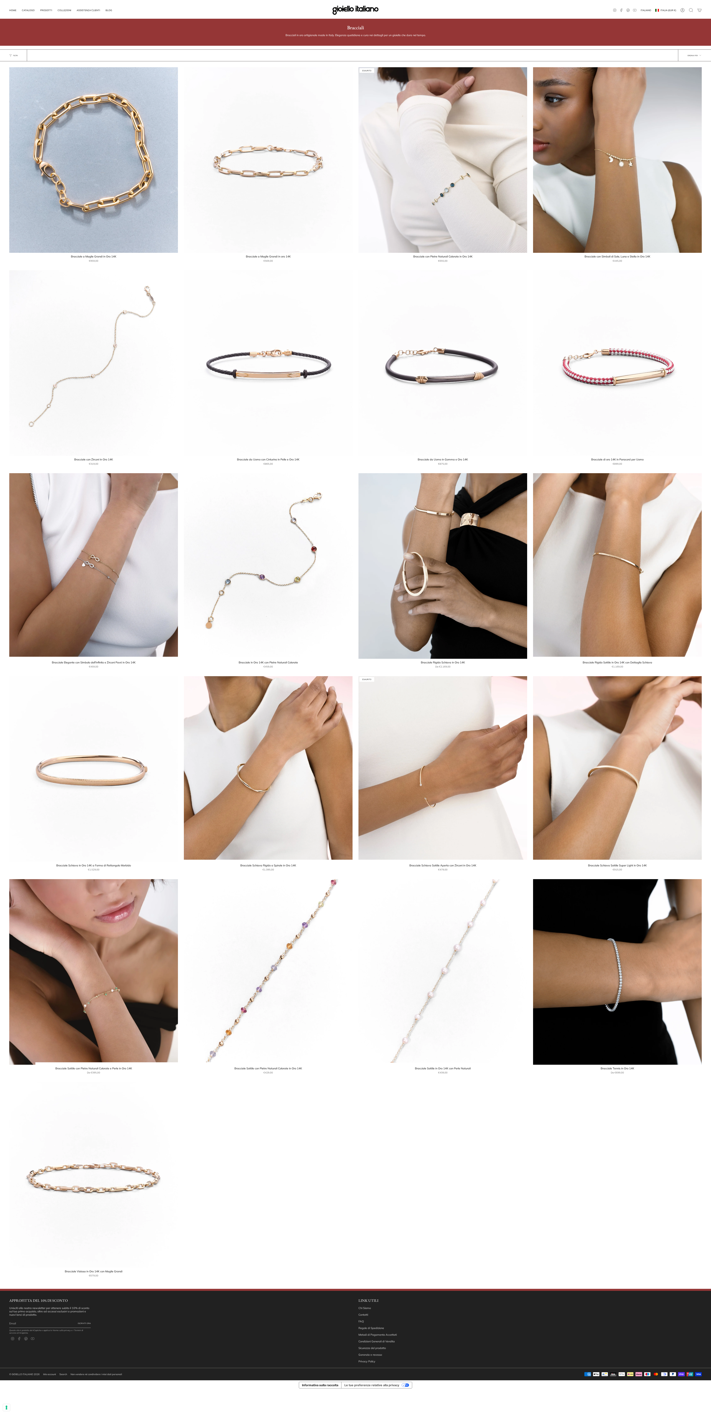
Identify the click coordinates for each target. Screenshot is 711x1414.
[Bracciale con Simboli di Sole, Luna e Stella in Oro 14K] (617, 160)
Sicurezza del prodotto (372, 1348)
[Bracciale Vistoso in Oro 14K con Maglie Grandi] (93, 1175)
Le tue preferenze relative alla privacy (371, 1385)
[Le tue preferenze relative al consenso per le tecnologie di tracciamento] (6, 1407)
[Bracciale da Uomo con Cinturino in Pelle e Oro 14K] (268, 363)
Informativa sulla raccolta (320, 1385)
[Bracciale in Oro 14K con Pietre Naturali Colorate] (268, 566)
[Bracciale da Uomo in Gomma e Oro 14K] (442, 363)
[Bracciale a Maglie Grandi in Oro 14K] (93, 160)
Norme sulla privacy (62, 1330)
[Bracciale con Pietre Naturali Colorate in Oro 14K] (442, 160)
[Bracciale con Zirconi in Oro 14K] (93, 363)
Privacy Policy (366, 1361)
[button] (46, 10)
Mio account (49, 1374)
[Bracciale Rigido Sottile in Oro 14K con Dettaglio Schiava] (617, 566)
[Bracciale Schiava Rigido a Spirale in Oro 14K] (268, 769)
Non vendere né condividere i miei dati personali (96, 1374)
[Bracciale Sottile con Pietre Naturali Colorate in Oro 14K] (268, 972)
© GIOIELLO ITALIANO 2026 (24, 1374)
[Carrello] (699, 10)
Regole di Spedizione (371, 1328)
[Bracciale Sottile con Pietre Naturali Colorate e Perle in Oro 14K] (93, 972)
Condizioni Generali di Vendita (376, 1341)
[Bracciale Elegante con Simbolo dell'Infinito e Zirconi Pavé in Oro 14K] (93, 566)
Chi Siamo (364, 1308)
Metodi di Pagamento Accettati (377, 1334)
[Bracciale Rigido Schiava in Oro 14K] (442, 566)
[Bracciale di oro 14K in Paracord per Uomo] (617, 363)
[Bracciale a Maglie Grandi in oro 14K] (268, 160)
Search (63, 1374)
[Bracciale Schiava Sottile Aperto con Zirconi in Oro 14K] (442, 769)
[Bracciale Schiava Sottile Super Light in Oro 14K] (617, 769)
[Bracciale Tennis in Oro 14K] (617, 972)
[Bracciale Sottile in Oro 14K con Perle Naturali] (442, 972)
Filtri (15, 55)
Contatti (363, 1314)
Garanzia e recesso (370, 1354)
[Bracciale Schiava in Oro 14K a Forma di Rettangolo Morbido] (93, 769)
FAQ (361, 1321)
